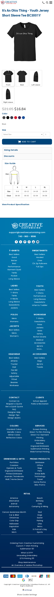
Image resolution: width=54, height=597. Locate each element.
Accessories (39, 343)
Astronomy (14, 506)
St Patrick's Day (40, 529)
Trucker (14, 364)
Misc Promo (40, 485)
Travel (40, 479)
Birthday (40, 501)
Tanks (14, 272)
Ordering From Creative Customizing (27, 543)
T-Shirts (14, 292)
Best (14, 263)
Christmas (14, 517)
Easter (40, 517)
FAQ (14, 409)
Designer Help (14, 412)
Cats (40, 503)
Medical (39, 340)
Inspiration (14, 526)
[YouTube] (33, 241)
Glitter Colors (14, 435)
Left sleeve (36, 85)
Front (8, 85)
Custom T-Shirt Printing (27, 546)
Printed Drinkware (14, 473)
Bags (40, 361)
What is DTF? (27, 552)
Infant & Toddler (39, 305)
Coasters (14, 465)
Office (40, 465)
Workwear (14, 385)
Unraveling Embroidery (27, 555)
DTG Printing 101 (27, 558)
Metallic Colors (14, 432)
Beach (40, 498)
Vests (39, 330)
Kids (14, 529)
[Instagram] (29, 241)
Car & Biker (14, 515)
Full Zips (39, 266)
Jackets (14, 308)
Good (14, 257)
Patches (40, 443)
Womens (14, 321)
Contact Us (14, 401)
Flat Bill (14, 370)
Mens (14, 318)
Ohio (40, 523)
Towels (40, 367)
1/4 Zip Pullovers (39, 263)
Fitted (14, 379)
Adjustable (14, 376)
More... (40, 349)
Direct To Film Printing (40, 432)
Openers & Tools (14, 468)
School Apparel (40, 401)
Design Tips (14, 415)
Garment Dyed (14, 269)
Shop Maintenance (27, 562)
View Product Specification (15, 204)
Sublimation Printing (40, 449)
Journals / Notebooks (14, 476)
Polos (39, 324)
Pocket (14, 275)
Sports (40, 532)
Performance (14, 266)
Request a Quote (14, 404)
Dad (14, 367)
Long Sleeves (40, 299)
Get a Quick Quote (14, 406)
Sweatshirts (14, 305)
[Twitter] (20, 241)
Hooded (39, 257)
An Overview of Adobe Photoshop (27, 565)
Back (22, 85)
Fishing (40, 520)
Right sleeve (8, 102)
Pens (40, 471)
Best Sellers (14, 254)
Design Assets (14, 418)
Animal (14, 503)
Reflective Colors (14, 437)
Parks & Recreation (40, 404)
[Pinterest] (24, 241)
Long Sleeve (14, 279)
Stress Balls (40, 473)
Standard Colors (14, 429)
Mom (14, 532)
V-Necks (14, 298)
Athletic (14, 361)
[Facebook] (16, 241)
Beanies (14, 382)
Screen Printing (40, 429)
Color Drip (14, 520)
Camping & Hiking (40, 506)
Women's (14, 336)
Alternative (14, 501)
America (14, 498)
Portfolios (14, 462)
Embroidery (40, 440)
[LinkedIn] (37, 241)
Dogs (40, 515)
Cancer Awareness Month (14, 512)
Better (14, 260)
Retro (39, 526)
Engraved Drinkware (40, 446)
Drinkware (39, 462)
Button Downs (39, 337)
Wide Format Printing (39, 451)
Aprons (40, 346)
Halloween (14, 523)
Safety (40, 334)
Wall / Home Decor (14, 479)
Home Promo (40, 482)
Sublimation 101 (27, 548)
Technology (39, 476)
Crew (39, 260)
